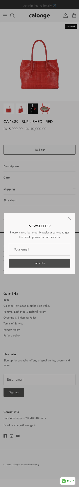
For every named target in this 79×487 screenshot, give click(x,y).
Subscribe (39, 263)
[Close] (69, 218)
